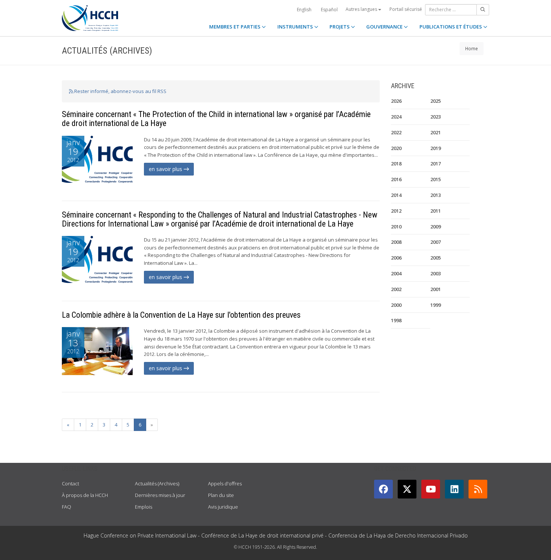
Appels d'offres (225, 483)
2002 (396, 289)
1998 (396, 320)
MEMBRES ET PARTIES (235, 26)
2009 (435, 226)
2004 (396, 273)
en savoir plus (166, 169)
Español (329, 9)
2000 (396, 305)
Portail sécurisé (405, 9)
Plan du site (221, 495)
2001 (435, 289)
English (304, 9)
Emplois (143, 506)
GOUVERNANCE (385, 26)
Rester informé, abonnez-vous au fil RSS (119, 91)
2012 (396, 210)
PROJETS (340, 26)
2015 (435, 179)
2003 (435, 273)
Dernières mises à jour (160, 495)
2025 (435, 101)
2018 (396, 163)
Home (471, 48)
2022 (396, 132)
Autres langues (362, 9)
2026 (396, 101)
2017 (435, 163)
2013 (435, 195)
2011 (435, 210)
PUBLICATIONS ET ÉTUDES (451, 26)
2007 (435, 242)
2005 (435, 257)
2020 (396, 148)
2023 (435, 116)
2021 (435, 132)
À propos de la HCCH (85, 495)
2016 (396, 179)
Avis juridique (223, 506)
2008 (396, 242)
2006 (396, 257)
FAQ (66, 506)
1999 (435, 305)
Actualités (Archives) (157, 483)
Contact (70, 483)
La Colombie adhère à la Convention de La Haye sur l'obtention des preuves (181, 315)
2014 (396, 195)
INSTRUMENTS (295, 26)
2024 (396, 116)
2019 (435, 148)
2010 (396, 226)
